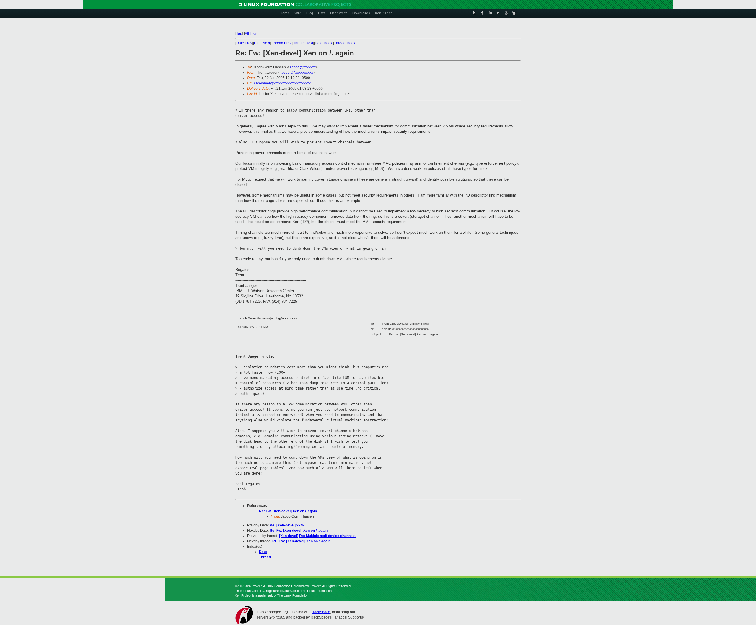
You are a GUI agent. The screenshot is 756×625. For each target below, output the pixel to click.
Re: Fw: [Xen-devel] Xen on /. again (288, 511)
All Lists (251, 34)
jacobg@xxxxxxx (302, 67)
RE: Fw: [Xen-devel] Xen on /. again (301, 541)
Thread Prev (281, 43)
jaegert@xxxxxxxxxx (297, 73)
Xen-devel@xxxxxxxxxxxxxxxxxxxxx (282, 83)
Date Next (262, 43)
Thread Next (303, 43)
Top (239, 34)
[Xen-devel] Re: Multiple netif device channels (317, 536)
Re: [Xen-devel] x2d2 (287, 525)
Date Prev (244, 43)
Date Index (323, 43)
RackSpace (321, 612)
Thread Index (344, 43)
